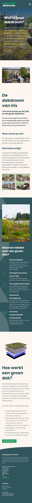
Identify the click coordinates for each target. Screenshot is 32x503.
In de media (5, 469)
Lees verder (8, 52)
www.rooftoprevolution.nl (8, 495)
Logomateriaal (5, 470)
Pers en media (5, 467)
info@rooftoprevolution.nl (8, 493)
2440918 (6, 492)
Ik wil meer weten (9, 441)
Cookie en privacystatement (8, 466)
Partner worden (5, 473)
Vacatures (4, 472)
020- (3, 492)
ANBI (3, 474)
